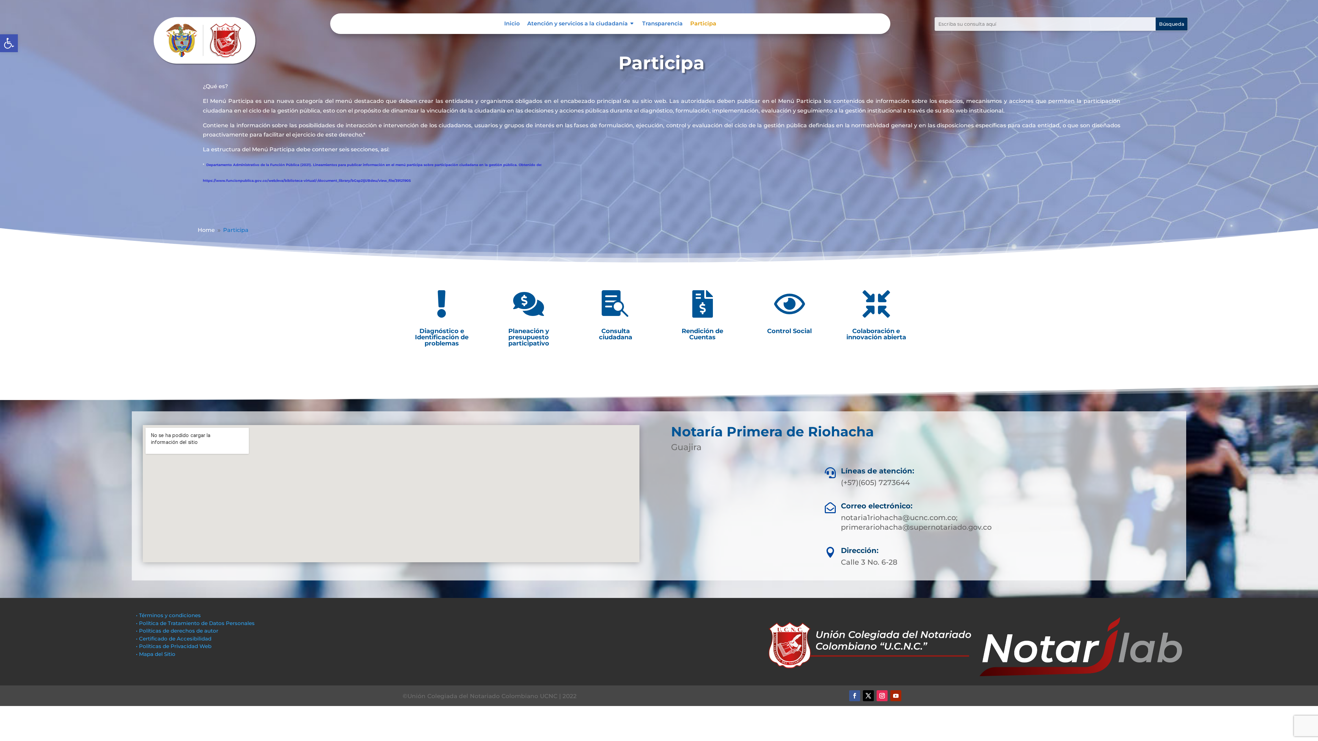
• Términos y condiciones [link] (168, 615)
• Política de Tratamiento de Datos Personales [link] (195, 623)
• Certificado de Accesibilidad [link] (173, 638)
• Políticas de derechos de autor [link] (177, 630)
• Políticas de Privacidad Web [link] (173, 646)
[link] (9, 43)
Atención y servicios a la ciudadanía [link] (577, 24)
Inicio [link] (512, 24)
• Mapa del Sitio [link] (156, 654)
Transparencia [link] (662, 24)
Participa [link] (703, 24)
